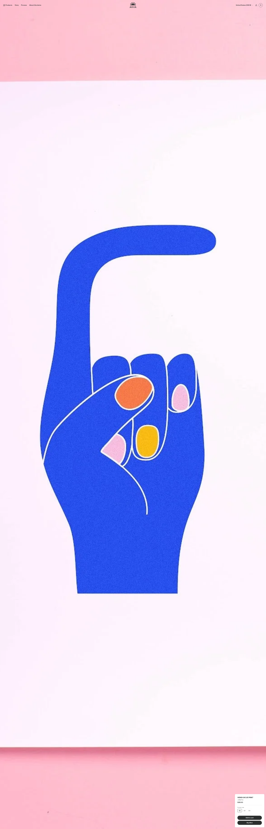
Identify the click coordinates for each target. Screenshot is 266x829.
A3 (244, 811)
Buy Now (249, 823)
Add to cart (250, 818)
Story (17, 5)
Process (24, 5)
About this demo (35, 5)
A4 (249, 811)
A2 (240, 811)
